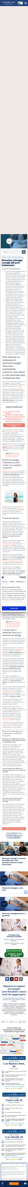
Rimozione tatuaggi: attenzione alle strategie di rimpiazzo (12, 454)
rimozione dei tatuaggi (11, 431)
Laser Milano (10, 725)
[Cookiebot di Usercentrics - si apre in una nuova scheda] (19, 577)
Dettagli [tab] (12, 581)
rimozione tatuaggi (7, 718)
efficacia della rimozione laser (11, 471)
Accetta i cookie (14, 608)
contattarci (5, 719)
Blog (9, 256)
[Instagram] (12, 979)
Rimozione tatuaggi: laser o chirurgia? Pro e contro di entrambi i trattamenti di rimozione (13, 624)
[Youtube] (16, 979)
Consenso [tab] (4, 581)
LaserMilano (4, 256)
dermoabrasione (17, 386)
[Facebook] (7, 979)
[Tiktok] (21, 979)
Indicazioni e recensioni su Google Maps (14, 1086)
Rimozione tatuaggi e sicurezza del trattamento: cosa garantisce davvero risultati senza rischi (14, 861)
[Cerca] (24, 252)
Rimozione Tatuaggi (16, 256)
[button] (25, 3)
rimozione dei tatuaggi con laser (11, 561)
